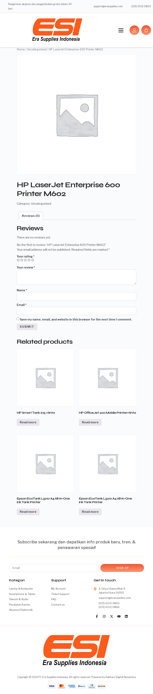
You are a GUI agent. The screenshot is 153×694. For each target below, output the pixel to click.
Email (21, 304)
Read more (28, 422)
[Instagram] (104, 616)
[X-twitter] (111, 616)
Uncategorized (36, 49)
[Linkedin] (126, 616)
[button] (121, 30)
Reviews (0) (31, 216)
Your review (26, 267)
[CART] (146, 30)
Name (22, 290)
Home (21, 49)
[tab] (31, 216)
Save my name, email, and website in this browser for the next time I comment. (76, 319)
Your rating (25, 256)
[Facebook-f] (97, 616)
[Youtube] (119, 616)
